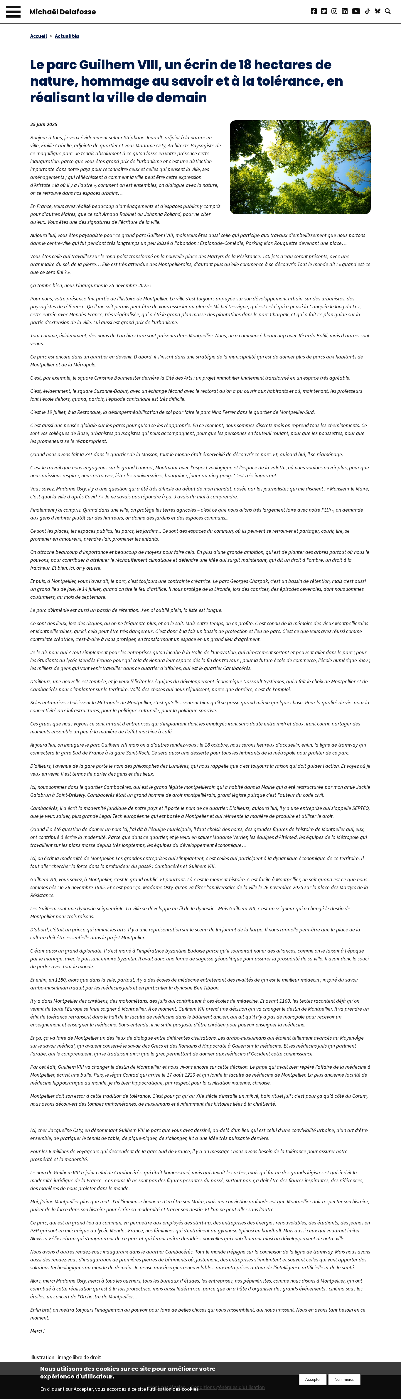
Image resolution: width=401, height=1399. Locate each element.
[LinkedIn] (347, 12)
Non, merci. (344, 1379)
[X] (326, 12)
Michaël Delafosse (62, 12)
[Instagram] (336, 12)
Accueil (38, 36)
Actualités (67, 36)
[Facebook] (316, 12)
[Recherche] (390, 12)
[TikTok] (370, 12)
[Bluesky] (380, 12)
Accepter (313, 1379)
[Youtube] (358, 12)
